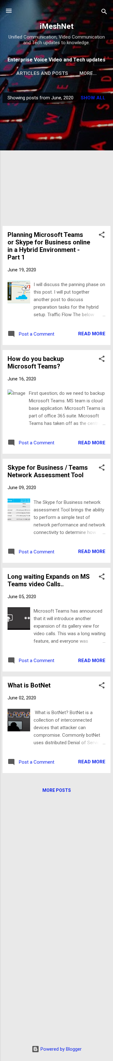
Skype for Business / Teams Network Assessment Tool (48, 471)
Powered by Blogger (60, 1049)
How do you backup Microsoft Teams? (36, 362)
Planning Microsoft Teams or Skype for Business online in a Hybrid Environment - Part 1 (49, 246)
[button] (101, 236)
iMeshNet (56, 26)
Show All (93, 98)
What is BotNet (29, 685)
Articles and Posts (42, 73)
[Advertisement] (56, 164)
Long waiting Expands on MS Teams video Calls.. (49, 580)
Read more (91, 334)
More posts (56, 790)
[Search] (104, 12)
